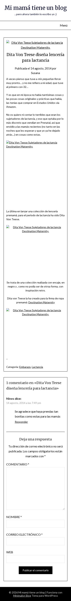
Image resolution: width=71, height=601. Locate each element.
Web (9, 552)
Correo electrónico (24, 534)
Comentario (17, 464)
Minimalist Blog (22, 595)
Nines (10, 398)
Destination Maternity (41, 302)
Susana (35, 73)
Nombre (14, 517)
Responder (21, 421)
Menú (63, 25)
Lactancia (37, 366)
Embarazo (25, 366)
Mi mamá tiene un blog (35, 7)
